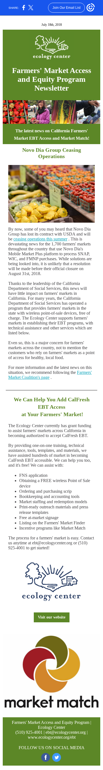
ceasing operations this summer (40, 239)
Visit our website (51, 617)
